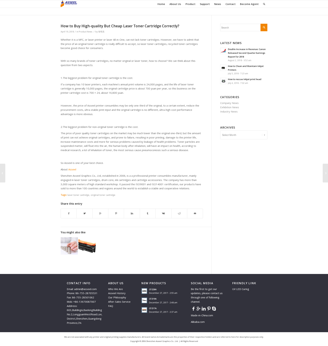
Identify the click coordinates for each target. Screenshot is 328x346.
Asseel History (117, 293)
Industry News (229, 111)
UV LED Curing (240, 289)
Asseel (72, 169)
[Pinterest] (208, 308)
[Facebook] (193, 308)
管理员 (101, 31)
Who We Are (115, 289)
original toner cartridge (103, 194)
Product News (85, 31)
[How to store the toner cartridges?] (2, 173)
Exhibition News (229, 107)
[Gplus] (198, 308)
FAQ (110, 306)
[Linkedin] (203, 308)
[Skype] (213, 308)
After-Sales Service (119, 301)
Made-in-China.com (203, 315)
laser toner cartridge (78, 194)
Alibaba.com (198, 321)
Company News (229, 103)
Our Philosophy (117, 297)
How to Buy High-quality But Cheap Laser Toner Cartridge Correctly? (120, 26)
